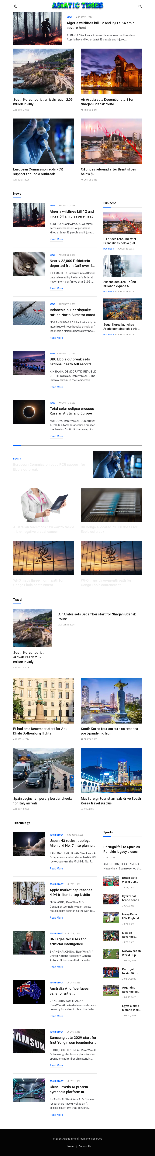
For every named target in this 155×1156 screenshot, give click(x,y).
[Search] (140, 6)
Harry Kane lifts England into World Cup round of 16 (131, 917)
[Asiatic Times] (77, 6)
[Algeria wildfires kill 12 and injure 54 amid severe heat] (37, 28)
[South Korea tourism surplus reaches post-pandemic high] (111, 701)
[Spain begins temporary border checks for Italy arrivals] (43, 770)
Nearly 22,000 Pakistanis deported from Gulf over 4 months (71, 263)
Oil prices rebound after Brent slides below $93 (108, 171)
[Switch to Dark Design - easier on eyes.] (15, 6)
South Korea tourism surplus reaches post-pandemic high (109, 731)
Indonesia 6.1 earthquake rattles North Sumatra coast (72, 312)
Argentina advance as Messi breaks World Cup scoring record (131, 990)
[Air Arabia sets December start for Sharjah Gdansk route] (111, 71)
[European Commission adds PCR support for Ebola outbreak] (43, 141)
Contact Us (85, 1146)
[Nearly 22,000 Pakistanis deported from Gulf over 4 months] (29, 264)
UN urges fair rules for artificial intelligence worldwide (68, 941)
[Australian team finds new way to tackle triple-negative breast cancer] (43, 505)
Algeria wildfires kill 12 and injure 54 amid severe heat (101, 25)
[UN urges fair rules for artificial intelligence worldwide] (29, 943)
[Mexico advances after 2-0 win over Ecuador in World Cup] (111, 936)
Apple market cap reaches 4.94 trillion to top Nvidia (71, 892)
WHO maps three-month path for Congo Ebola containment (38, 582)
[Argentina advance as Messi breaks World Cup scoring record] (111, 990)
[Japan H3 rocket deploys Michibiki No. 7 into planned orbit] (29, 844)
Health (17, 459)
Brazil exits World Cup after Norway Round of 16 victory (131, 880)
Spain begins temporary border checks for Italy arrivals (42, 800)
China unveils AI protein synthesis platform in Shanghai (69, 1089)
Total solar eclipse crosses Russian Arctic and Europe (72, 411)
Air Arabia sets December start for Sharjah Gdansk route (107, 102)
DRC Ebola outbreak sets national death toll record (70, 361)
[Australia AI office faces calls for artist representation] (29, 992)
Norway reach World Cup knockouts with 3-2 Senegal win (131, 953)
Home (70, 1146)
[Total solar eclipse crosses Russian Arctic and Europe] (29, 412)
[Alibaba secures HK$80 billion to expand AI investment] (122, 266)
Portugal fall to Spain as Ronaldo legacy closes (121, 849)
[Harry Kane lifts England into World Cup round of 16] (111, 917)
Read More (56, 239)
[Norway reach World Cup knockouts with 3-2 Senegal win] (111, 954)
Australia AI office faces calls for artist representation (69, 991)
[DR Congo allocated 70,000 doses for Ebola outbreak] (111, 505)
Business (108, 249)
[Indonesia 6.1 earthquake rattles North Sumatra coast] (29, 313)
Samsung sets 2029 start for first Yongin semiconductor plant (73, 1040)
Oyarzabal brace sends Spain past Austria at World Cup (130, 898)
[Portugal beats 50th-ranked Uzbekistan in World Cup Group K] (111, 972)
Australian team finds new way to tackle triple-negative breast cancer (43, 529)
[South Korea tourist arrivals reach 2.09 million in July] (43, 71)
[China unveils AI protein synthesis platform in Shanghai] (29, 1090)
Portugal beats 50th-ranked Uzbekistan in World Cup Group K (131, 971)
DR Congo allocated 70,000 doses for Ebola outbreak (109, 529)
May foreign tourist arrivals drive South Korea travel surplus (111, 800)
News (69, 17)
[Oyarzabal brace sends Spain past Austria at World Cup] (111, 899)
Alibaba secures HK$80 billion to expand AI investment (119, 284)
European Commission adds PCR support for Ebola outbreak (38, 171)
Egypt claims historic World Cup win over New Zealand (131, 1008)
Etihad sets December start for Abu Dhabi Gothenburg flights (40, 731)
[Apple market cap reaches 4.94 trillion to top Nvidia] (29, 893)
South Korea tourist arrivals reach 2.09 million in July (43, 102)
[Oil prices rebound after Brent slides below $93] (111, 141)
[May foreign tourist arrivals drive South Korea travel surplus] (111, 770)
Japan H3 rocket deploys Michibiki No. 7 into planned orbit (72, 843)
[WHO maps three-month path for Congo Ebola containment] (43, 558)
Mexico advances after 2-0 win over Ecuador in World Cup (131, 935)
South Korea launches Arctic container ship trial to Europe (120, 327)
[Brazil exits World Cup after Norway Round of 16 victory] (111, 881)
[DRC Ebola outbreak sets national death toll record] (29, 363)
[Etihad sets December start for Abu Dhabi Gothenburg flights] (43, 701)
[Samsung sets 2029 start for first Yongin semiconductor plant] (29, 1041)
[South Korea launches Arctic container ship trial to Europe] (122, 309)
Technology (57, 835)
